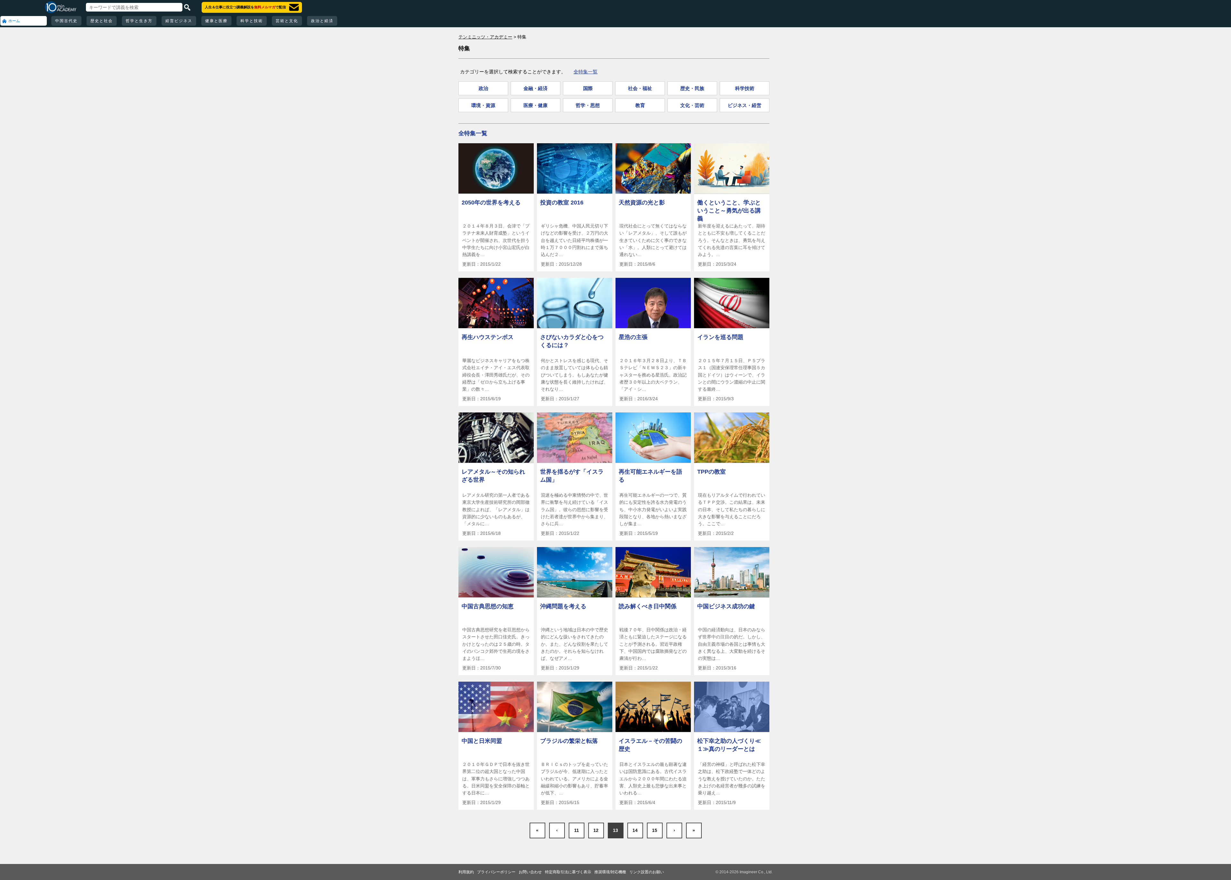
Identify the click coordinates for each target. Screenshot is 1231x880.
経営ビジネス (178, 21)
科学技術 (744, 88)
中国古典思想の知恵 (488, 606)
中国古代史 (66, 21)
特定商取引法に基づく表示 (568, 872)
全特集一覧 (586, 71)
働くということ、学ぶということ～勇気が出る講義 (729, 210)
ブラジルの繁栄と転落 (569, 741)
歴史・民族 (692, 88)
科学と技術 (251, 21)
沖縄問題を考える (563, 606)
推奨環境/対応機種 (610, 872)
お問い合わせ (530, 872)
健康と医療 (216, 21)
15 (654, 830)
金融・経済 (535, 88)
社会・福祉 (640, 88)
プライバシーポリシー (496, 872)
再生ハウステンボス (488, 337)
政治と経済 (322, 21)
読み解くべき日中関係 (647, 606)
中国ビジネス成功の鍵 (726, 606)
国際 (588, 88)
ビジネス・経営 (744, 105)
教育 (640, 105)
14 (635, 830)
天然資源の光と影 (642, 202)
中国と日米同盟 (482, 741)
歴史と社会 (101, 21)
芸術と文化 (287, 21)
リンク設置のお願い (646, 872)
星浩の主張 (633, 337)
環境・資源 (483, 105)
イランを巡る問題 (720, 337)
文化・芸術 (692, 105)
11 (576, 830)
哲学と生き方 (139, 21)
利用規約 (466, 872)
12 (596, 830)
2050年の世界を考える (491, 202)
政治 (483, 88)
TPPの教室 (711, 472)
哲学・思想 (588, 105)
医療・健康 (535, 105)
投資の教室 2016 (561, 202)
